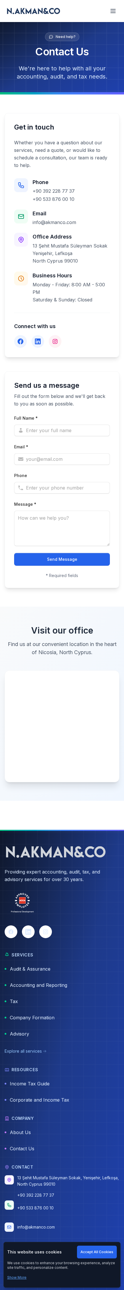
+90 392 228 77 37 (54, 191)
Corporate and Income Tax (39, 1100)
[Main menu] (113, 11)
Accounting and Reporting (38, 985)
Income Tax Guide (30, 1084)
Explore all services (23, 1051)
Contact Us (22, 1148)
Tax (14, 1001)
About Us (20, 1132)
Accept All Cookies (96, 1252)
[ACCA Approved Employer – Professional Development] (22, 903)
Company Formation (32, 1017)
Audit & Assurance (30, 969)
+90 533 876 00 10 (53, 199)
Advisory (19, 1034)
